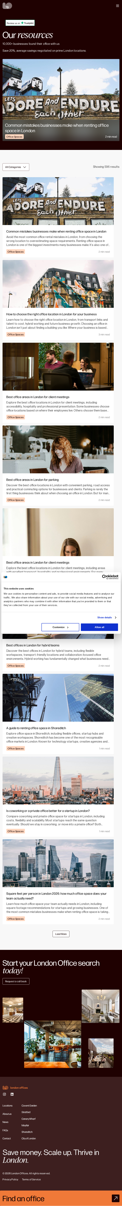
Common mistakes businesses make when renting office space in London (57, 127)
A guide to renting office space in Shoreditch (36, 728)
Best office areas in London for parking (32, 479)
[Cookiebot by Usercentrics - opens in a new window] (104, 577)
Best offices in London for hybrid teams (33, 645)
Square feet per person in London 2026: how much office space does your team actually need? (56, 895)
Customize (58, 627)
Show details (104, 617)
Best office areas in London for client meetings (38, 397)
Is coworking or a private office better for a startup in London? (48, 811)
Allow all (99, 627)
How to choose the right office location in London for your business (51, 314)
